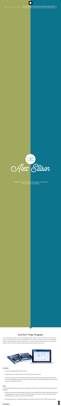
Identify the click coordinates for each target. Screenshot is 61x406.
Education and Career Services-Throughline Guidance (39, 6)
